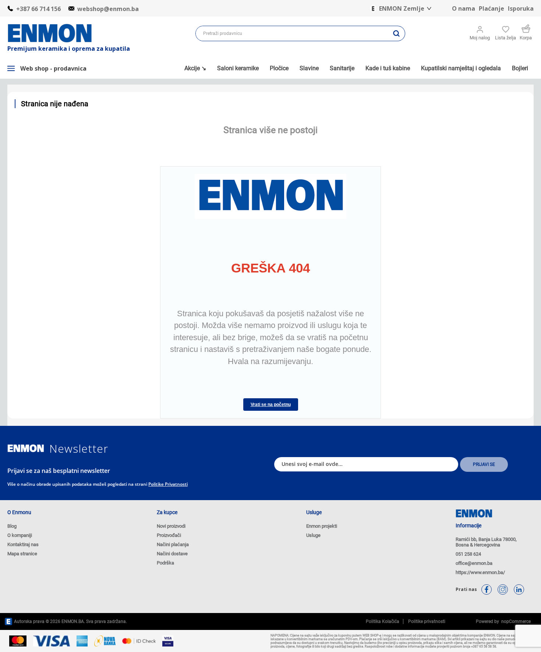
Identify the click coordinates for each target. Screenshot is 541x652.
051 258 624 (468, 554)
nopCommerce (515, 621)
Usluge (313, 535)
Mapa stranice (22, 553)
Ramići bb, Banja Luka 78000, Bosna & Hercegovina (486, 542)
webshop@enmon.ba (108, 9)
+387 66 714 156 (38, 9)
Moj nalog (480, 37)
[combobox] (292, 33)
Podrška (165, 563)
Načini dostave (172, 553)
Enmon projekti (321, 526)
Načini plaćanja (173, 544)
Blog (12, 526)
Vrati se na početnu (271, 404)
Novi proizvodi (171, 526)
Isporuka (521, 8)
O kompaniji (19, 535)
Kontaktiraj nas (23, 544)
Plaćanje (491, 8)
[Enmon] (25, 448)
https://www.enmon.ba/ (480, 572)
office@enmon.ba (474, 563)
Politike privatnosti (168, 484)
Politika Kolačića (382, 621)
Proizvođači (169, 535)
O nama (463, 8)
